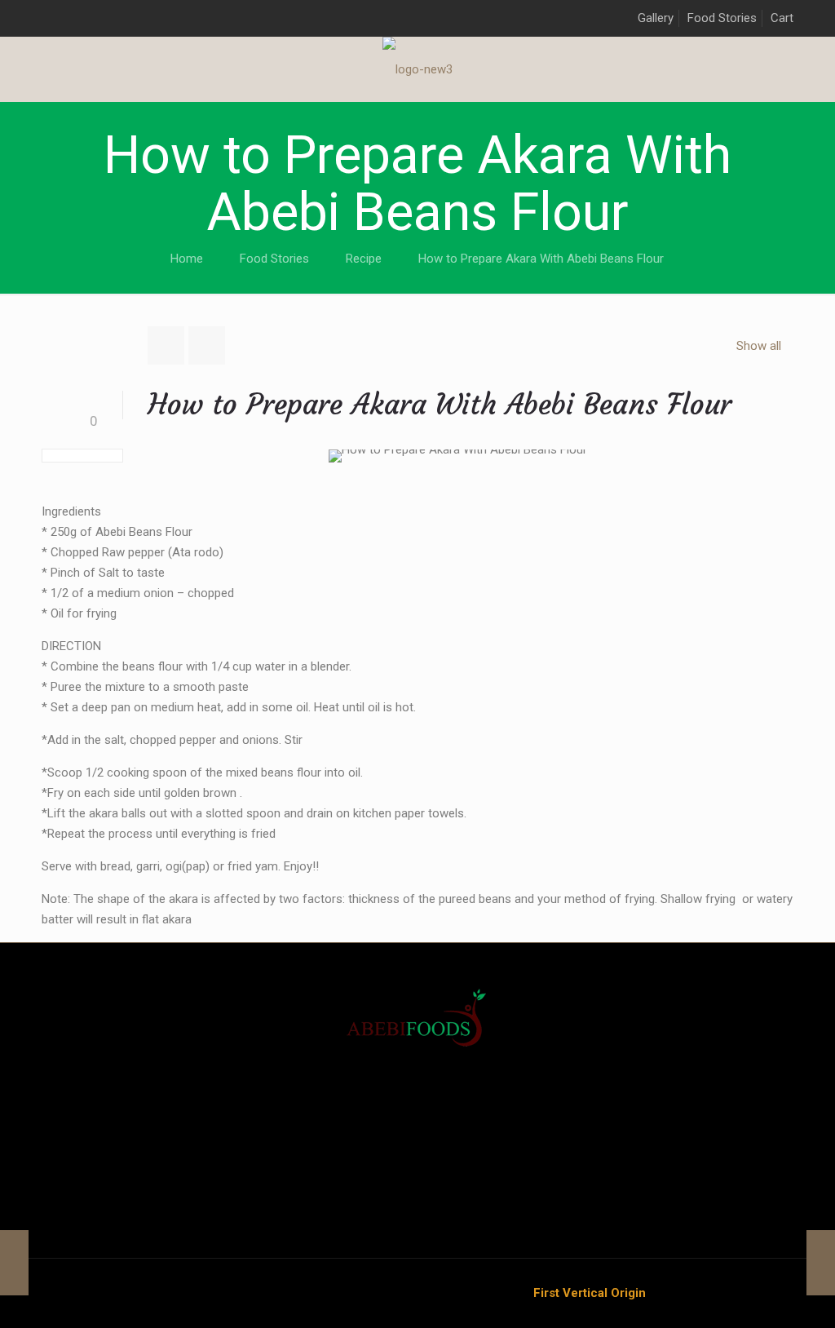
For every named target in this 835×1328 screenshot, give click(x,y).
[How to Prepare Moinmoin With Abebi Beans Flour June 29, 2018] (820, 1262)
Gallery (656, 18)
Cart (782, 18)
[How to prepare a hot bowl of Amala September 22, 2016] (14, 1262)
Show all (758, 346)
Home (186, 258)
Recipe (364, 258)
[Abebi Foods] (417, 69)
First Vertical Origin (589, 1293)
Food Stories (722, 18)
